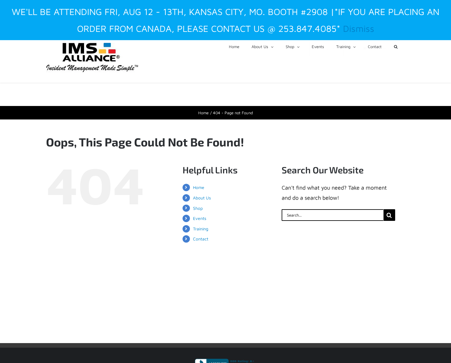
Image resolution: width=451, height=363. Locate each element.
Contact (200, 238)
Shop (198, 208)
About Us (202, 197)
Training (200, 228)
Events (199, 218)
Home (198, 187)
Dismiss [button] (358, 28)
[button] (396, 46)
